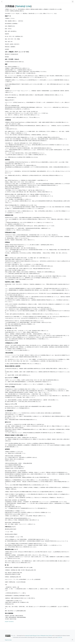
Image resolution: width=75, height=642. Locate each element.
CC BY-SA (60, 637)
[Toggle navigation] (72, 1)
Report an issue (8, 640)
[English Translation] (9, 621)
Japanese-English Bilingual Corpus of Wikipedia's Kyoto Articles (38, 635)
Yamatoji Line (23, 6)
